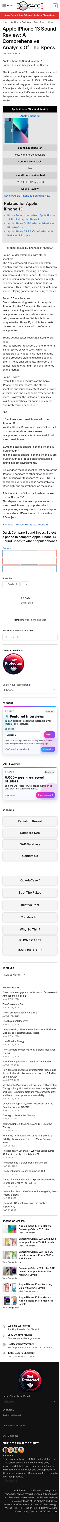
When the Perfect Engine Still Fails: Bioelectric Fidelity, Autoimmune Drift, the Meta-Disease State (27, 1139)
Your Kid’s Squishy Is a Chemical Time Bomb (26, 1061)
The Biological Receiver (15, 1020)
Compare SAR (30, 833)
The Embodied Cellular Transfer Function (24, 1162)
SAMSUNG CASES (30, 950)
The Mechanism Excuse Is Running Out (23, 1170)
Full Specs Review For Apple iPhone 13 (25, 524)
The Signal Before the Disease (18, 1115)
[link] (30, 730)
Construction (30, 917)
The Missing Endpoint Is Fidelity (19, 1012)
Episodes (9, 728)
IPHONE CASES (30, 940)
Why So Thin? (30, 929)
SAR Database (30, 844)
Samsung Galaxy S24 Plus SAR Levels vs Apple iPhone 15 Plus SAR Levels (36, 1255)
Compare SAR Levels (14, 1425)
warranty (31, 1347)
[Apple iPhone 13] (30, 130)
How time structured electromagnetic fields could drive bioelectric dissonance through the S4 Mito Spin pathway (29, 1073)
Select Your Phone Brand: (16, 684)
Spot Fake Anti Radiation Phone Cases (37, 15)
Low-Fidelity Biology (13, 1041)
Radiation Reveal (30, 821)
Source (6, 548)
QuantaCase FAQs (12, 650)
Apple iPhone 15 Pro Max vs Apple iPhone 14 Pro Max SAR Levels (36, 1301)
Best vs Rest (30, 905)
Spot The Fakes (30, 892)
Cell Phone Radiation (21, 22)
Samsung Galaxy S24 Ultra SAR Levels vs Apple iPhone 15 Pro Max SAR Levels (37, 1271)
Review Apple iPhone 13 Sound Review (27, 195)
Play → (49, 734)
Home (5, 22)
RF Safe (25, 598)
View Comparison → (28, 1232)
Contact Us (30, 856)
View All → (48, 749)
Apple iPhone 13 (30, 116)
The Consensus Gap (13, 1004)
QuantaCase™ (30, 880)
